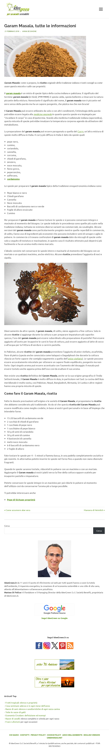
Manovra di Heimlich (93, 510)
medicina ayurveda (43, 114)
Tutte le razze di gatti (15, 712)
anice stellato (75, 358)
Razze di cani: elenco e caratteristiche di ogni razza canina (32, 709)
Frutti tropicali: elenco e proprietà (21, 702)
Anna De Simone (29, 31)
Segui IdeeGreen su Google (54, 618)
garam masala (13, 93)
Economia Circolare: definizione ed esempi (25, 715)
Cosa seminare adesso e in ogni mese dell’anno (27, 705)
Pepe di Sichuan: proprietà (21, 499)
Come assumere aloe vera (18, 510)
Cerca (7, 525)
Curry (80, 131)
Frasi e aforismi (12, 721)
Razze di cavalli (12, 718)
